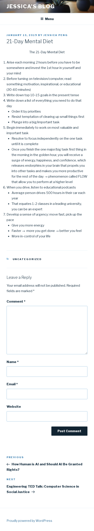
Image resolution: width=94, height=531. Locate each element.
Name (13, 362)
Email (12, 384)
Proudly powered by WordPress (29, 520)
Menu (49, 19)
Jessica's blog (31, 6)
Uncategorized (27, 259)
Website (14, 407)
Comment (16, 301)
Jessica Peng (56, 35)
